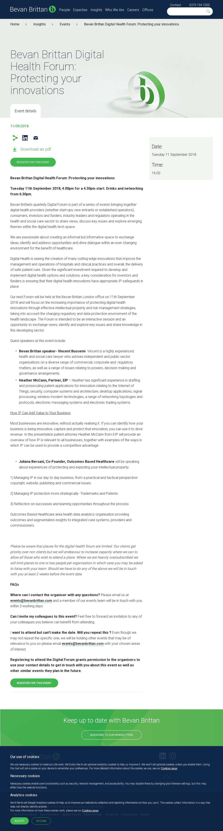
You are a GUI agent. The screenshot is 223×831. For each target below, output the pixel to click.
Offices (147, 10)
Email (35, 138)
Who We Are (114, 10)
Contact (175, 5)
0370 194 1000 (199, 5)
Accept (19, 821)
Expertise (80, 10)
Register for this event (33, 162)
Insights (96, 10)
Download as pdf (35, 149)
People (64, 10)
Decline (41, 821)
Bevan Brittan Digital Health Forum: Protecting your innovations (131, 24)
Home (14, 24)
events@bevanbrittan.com (31, 601)
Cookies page (169, 768)
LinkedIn (25, 138)
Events (65, 24)
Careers (133, 10)
